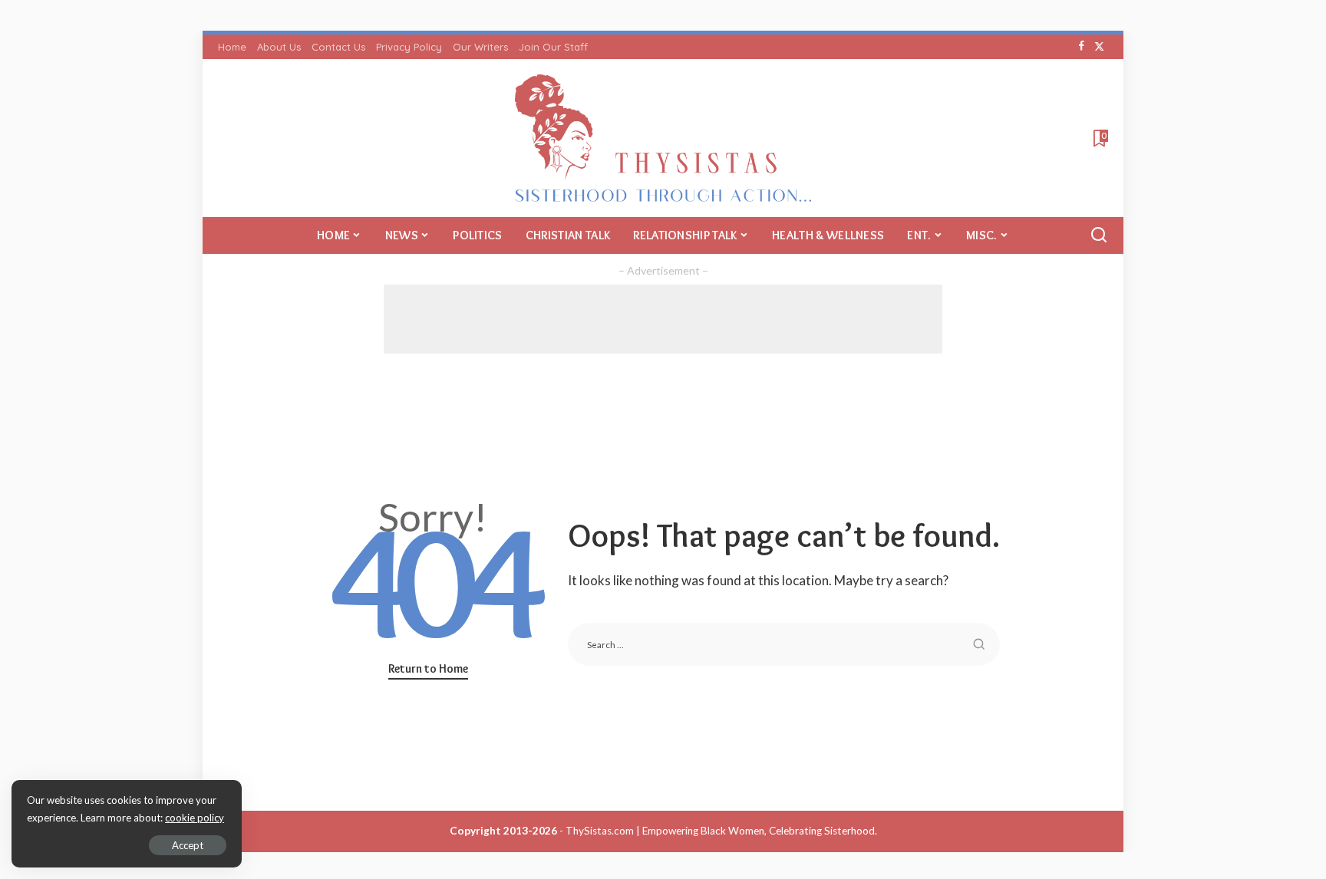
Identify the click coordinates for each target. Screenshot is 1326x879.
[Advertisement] (663, 319)
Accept (187, 845)
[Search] (1099, 235)
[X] (1099, 47)
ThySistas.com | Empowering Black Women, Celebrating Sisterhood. (721, 831)
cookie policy (194, 818)
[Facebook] (1081, 47)
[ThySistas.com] (663, 138)
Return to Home (428, 668)
